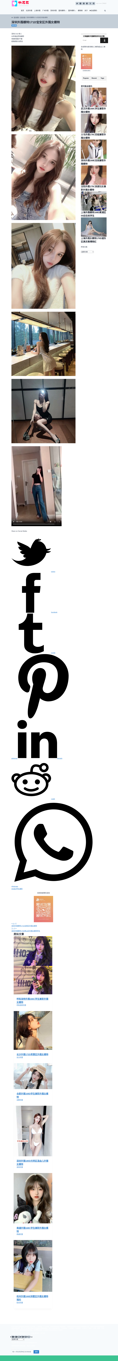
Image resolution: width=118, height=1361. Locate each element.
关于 (86, 10)
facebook (54, 612)
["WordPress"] (93, 3)
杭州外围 (20, 1303)
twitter (53, 572)
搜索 (12, 1349)
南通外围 (20, 1234)
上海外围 (37, 10)
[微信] (29, 1358)
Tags (102, 78)
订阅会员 (104, 3)
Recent (94, 78)
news (100, 3)
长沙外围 (20, 1057)
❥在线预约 (93, 10)
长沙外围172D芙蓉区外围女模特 (32, 1054)
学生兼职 (19, 889)
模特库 (80, 10)
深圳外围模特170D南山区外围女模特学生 (25, 930)
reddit (53, 799)
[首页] (12, 17)
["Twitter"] (77, 3)
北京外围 (29, 10)
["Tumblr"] (90, 3)
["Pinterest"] (83, 3)
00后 (13, 889)
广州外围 (45, 10)
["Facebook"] (87, 3)
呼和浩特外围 (21, 1005)
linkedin (59, 758)
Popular (86, 78)
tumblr (53, 653)
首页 (22, 10)
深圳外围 (53, 10)
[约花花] (20, 3)
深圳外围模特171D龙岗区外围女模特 (24, 925)
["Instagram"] (80, 3)
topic (97, 3)
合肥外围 (20, 1100)
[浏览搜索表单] (105, 10)
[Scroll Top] (88, 1358)
